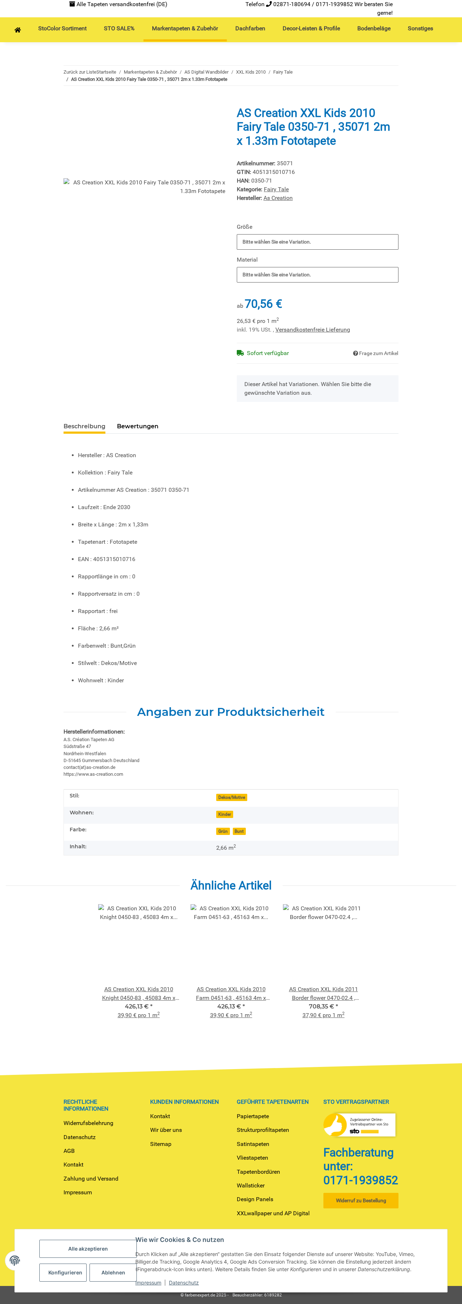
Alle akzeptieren (88, 1249)
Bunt (239, 831)
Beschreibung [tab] (84, 426)
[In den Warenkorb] (69, 102)
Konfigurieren (65, 1272)
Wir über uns (166, 1129)
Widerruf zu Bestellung (361, 1200)
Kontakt (73, 1164)
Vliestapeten (252, 1157)
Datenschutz (80, 1137)
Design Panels (255, 1199)
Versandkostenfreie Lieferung (312, 329)
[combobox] (317, 242)
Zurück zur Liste (80, 72)
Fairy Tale (276, 189)
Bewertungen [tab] (137, 426)
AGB (69, 1150)
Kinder (224, 814)
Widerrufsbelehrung (88, 1123)
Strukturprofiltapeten (263, 1129)
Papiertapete (253, 1116)
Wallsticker (251, 1185)
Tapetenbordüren (258, 1171)
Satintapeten (253, 1144)
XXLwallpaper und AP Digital (273, 1213)
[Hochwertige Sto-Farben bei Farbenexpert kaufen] (18, 30)
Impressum (78, 1192)
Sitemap (160, 1144)
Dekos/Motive (231, 797)
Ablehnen (113, 1272)
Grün (223, 831)
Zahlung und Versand (91, 1178)
